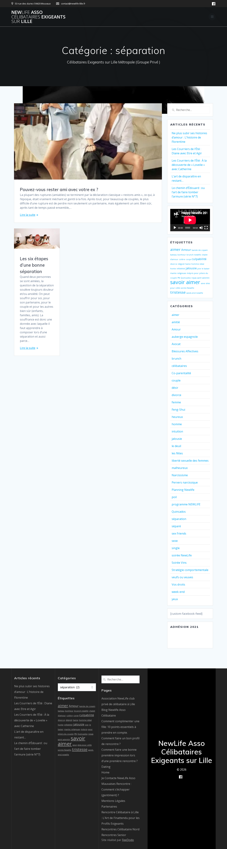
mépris (190, 273)
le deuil (176, 446)
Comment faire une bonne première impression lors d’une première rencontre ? (119, 755)
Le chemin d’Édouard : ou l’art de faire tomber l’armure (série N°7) (188, 192)
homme (177, 424)
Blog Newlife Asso (113, 710)
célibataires (179, 366)
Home (105, 772)
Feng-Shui (178, 410)
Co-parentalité (181, 373)
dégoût (181, 264)
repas (193, 278)
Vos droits (178, 584)
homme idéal (197, 264)
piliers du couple (66, 734)
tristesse (178, 292)
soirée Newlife (187, 288)
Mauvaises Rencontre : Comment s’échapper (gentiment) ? (116, 789)
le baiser (206, 268)
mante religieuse (178, 273)
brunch (176, 359)
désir (175, 388)
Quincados (186, 278)
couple (176, 380)
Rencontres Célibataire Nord (120, 829)
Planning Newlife (183, 490)
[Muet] (201, 227)
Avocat (176, 344)
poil (174, 497)
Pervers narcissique (185, 482)
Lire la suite (27, 215)
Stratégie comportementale (190, 570)
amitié (176, 322)
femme (176, 402)
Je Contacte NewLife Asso (118, 778)
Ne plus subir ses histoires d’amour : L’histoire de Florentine (189, 137)
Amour (186, 250)
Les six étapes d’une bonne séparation (34, 265)
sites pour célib (84, 745)
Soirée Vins (179, 563)
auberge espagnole (185, 337)
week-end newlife (194, 293)
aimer (175, 249)
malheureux (180, 468)
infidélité (181, 268)
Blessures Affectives (185, 351)
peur (196, 273)
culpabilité (199, 259)
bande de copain (200, 250)
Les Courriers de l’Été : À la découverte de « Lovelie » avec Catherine (189, 165)
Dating (105, 767)
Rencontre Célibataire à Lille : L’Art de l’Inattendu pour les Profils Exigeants (120, 818)
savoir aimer (185, 282)
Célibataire (108, 715)
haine (188, 264)
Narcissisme (180, 475)
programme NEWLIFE (186, 504)
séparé (176, 526)
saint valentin (203, 278)
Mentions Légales (113, 801)
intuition (177, 431)
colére (182, 259)
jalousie (191, 268)
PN (179, 278)
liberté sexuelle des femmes (190, 461)
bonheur (182, 254)
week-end (178, 592)
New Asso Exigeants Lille (38, 17)
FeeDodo (128, 840)
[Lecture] (175, 227)
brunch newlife (194, 254)
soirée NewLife (182, 555)
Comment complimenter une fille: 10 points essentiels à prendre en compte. (120, 727)
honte (173, 268)
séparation (179, 519)
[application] (190, 220)
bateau (173, 254)
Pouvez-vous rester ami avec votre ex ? (59, 189)
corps (188, 259)
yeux (175, 599)
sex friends (179, 533)
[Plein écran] (206, 227)
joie (199, 268)
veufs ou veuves (182, 577)
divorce (173, 264)
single (176, 548)
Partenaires (109, 806)
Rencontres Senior (113, 835)
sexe (203, 283)
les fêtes (177, 453)
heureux (177, 417)
